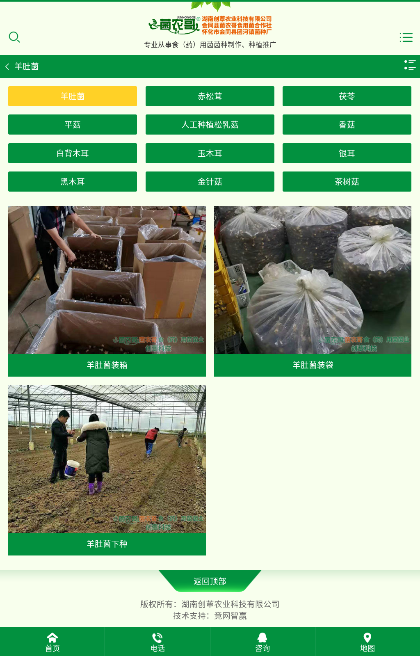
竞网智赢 (230, 615)
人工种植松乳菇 (210, 124)
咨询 (262, 649)
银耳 (347, 153)
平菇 (72, 124)
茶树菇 (347, 181)
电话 (157, 649)
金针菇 (210, 181)
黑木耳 (72, 181)
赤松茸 (210, 96)
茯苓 (347, 96)
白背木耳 (72, 153)
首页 (52, 649)
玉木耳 (210, 153)
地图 (367, 649)
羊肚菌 (72, 96)
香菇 (347, 124)
